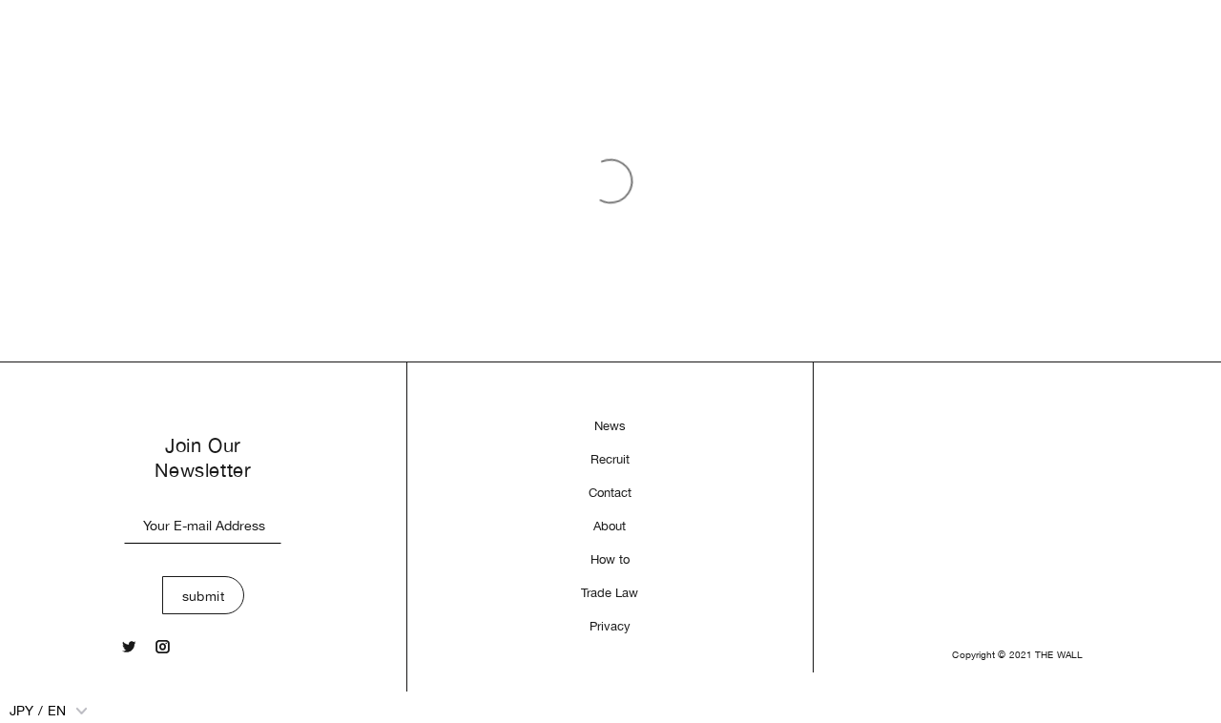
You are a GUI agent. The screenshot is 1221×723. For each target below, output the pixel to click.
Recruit (610, 459)
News (610, 426)
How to (610, 559)
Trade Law (609, 593)
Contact (610, 492)
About (609, 526)
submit (203, 596)
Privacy (610, 626)
